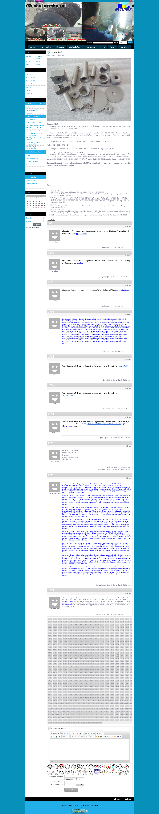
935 (88, 694)
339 (128, 644)
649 (54, 672)
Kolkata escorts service (93, 497)
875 (108, 689)
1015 (118, 700)
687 (64, 675)
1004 (91, 700)
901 (88, 692)
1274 (86, 722)
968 (86, 697)
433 (108, 652)
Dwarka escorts (73, 331)
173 (54, 633)
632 (96, 669)
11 (73, 619)
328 (101, 644)
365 (108, 647)
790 (66, 683)
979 (113, 697)
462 (96, 655)
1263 (59, 722)
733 (93, 678)
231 (113, 636)
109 (64, 627)
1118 (121, 708)
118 (86, 627)
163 (113, 630)
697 (88, 675)
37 (53, 621)
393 (93, 650)
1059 (59, 706)
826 (71, 686)
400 (111, 650)
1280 (101, 722)
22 (101, 619)
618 (61, 669)
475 (128, 655)
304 (126, 641)
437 (118, 652)
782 (131, 680)
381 (64, 650)
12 (76, 619)
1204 (81, 717)
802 (96, 683)
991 (59, 700)
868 (91, 689)
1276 (91, 722)
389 (83, 650)
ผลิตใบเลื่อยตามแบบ (32, 158)
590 (76, 666)
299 (113, 641)
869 (93, 689)
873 (103, 689)
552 (66, 664)
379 (59, 650)
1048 (116, 703)
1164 (66, 714)
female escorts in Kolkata (88, 501)
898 (81, 692)
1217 (113, 717)
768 (96, 680)
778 (121, 680)
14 (81, 619)
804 (101, 683)
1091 (54, 708)
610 (126, 666)
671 (108, 672)
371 (123, 647)
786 (56, 683)
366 (111, 647)
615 (54, 669)
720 (61, 678)
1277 (93, 722)
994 (66, 700)
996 (71, 700)
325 (93, 644)
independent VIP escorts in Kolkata (79, 499)
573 (118, 664)
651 (59, 672)
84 (86, 624)
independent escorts (108, 331)
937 (93, 694)
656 (71, 672)
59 (108, 621)
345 (59, 647)
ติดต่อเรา (28, 90)
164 (116, 630)
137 (49, 630)
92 (106, 624)
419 (74, 652)
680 (131, 672)
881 (123, 689)
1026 (61, 703)
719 (59, 678)
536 (111, 661)
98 (120, 624)
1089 (49, 708)
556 (76, 664)
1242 (91, 720)
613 (49, 669)
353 (79, 647)
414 (61, 652)
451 (69, 655)
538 (116, 661)
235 (123, 636)
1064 (71, 706)
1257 (128, 720)
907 (103, 692)
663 (88, 672)
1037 (88, 703)
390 (86, 650)
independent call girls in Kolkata (72, 487)
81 (78, 624)
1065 (73, 706)
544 (131, 661)
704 (106, 675)
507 (123, 658)
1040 (96, 703)
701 (98, 675)
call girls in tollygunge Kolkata (111, 491)
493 (88, 658)
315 (69, 644)
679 (128, 672)
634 (101, 669)
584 (61, 666)
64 (120, 621)
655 (69, 672)
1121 (128, 708)
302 (121, 641)
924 (61, 694)
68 (130, 621)
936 (91, 694)
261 (103, 638)
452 (71, 655)
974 (101, 697)
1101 (78, 708)
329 (103, 644)
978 (111, 697)
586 (66, 666)
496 (96, 658)
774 (111, 680)
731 (88, 678)
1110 (101, 708)
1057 (54, 706)
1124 (51, 711)
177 (64, 633)
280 (66, 641)
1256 (126, 720)
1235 (73, 720)
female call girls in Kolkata (108, 489)
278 (61, 641)
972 (96, 697)
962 (71, 697)
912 (116, 692)
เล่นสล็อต (80, 263)
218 (81, 636)
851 (49, 689)
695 (83, 675)
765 (88, 680)
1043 (103, 703)
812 (121, 683)
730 (86, 678)
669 (103, 672)
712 (126, 675)
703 (103, 675)
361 (98, 647)
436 (116, 652)
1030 (71, 703)
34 (130, 619)
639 (113, 669)
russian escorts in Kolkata (110, 496)
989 (54, 700)
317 (74, 644)
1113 (108, 708)
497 (98, 658)
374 (131, 647)
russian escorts (73, 333)
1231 (64, 720)
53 (93, 621)
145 (69, 630)
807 (108, 683)
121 (93, 627)
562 (91, 664)
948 (121, 694)
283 (74, 641)
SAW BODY (29, 168)
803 (98, 683)
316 (71, 644)
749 (49, 680)
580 (51, 666)
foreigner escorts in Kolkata (105, 501)
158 (101, 630)
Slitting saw (29, 113)
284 (76, 641)
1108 (96, 708)
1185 (118, 714)
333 (113, 644)
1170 (81, 714)
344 (56, 647)
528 (91, 661)
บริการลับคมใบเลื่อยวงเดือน (35, 103)
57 (103, 621)
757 (69, 680)
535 (108, 661)
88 (96, 624)
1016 (121, 700)
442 (131, 652)
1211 (98, 717)
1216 (111, 717)
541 (123, 661)
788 (61, 683)
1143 (98, 711)
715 (49, 678)
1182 (111, 714)
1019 (128, 700)
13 (78, 619)
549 (59, 664)
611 (128, 666)
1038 (91, 703)
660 (81, 672)
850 (131, 686)
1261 (54, 722)
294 (101, 641)
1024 (56, 703)
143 (64, 630)
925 (64, 694)
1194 (56, 717)
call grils (119, 331)
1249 (108, 720)
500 (106, 658)
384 (71, 650)
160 (106, 630)
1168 (76, 714)
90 (101, 624)
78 (71, 624)
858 (66, 689)
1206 (86, 717)
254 (86, 638)
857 (64, 689)
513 (54, 661)
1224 (131, 717)
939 (98, 694)
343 (54, 647)
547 (54, 664)
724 (71, 678)
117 (83, 627)
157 (98, 630)
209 (59, 636)
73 (58, 624)
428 (96, 652)
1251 (113, 720)
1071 (88, 706)
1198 (66, 717)
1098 (71, 708)
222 (91, 636)
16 (86, 619)
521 (74, 661)
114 (76, 627)
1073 (93, 706)
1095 (64, 708)
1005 (93, 700)
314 (66, 644)
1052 (126, 703)
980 (116, 697)
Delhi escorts (66, 319)
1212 (101, 717)
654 (66, 672)
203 (128, 633)
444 (51, 655)
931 (79, 694)
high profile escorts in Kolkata (120, 499)
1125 (54, 711)
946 (116, 694)
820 (56, 686)
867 (88, 689)
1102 (81, 708)
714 (131, 675)
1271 (78, 722)
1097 (68, 708)
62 (115, 621)
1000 (81, 700)
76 (66, 624)
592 (81, 666)
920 (51, 694)
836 (96, 686)
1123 (49, 711)
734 (96, 678)
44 (71, 621)
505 (118, 658)
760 (76, 680)
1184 (116, 714)
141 (59, 630)
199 (118, 633)
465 (103, 655)
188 (91, 633)
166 (121, 630)
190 (96, 633)
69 (48, 624)
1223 (128, 717)
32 (125, 619)
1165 (68, 714)
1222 (126, 717)
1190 (131, 714)
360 (96, 647)
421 (79, 652)
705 (108, 675)
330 (106, 644)
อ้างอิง (129, 226)
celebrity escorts (107, 329)
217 (79, 636)
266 (116, 638)
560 (86, 664)
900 (86, 692)
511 (49, 661)
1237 (78, 720)
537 (113, 661)
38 (56, 621)
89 (98, 624)
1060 (61, 706)
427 (93, 652)
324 (91, 644)
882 (126, 689)
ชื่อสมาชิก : (29, 218)
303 (123, 641)
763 (83, 680)
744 (121, 678)
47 (78, 621)
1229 (59, 720)
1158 (51, 714)
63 (118, 621)
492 (86, 658)
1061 (64, 706)
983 (123, 697)
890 (61, 692)
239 (49, 638)
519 (69, 661)
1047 (113, 703)
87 (93, 624)
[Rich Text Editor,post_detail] (90, 749)
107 (59, 627)
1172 (86, 714)
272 (131, 638)
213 (69, 636)
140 (56, 630)
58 (106, 621)
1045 (108, 703)
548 (56, 664)
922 (56, 694)
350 (71, 647)
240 (51, 638)
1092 (56, 708)
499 (103, 658)
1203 (78, 717)
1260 (51, 722)
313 (64, 644)
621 (69, 669)
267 (118, 638)
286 (81, 641)
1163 (64, 714)
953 (49, 697)
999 (79, 700)
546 (51, 664)
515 (59, 661)
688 (66, 675)
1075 (98, 706)
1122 (131, 708)
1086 (126, 706)
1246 (101, 720)
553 (69, 664)
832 (86, 686)
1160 (56, 714)
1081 (113, 706)
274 (51, 641)
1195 (59, 717)
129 (113, 627)
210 (61, 636)
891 (64, 692)
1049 (118, 703)
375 (49, 650)
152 (86, 630)
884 (131, 689)
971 (93, 697)
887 (54, 692)
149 (79, 630)
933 (83, 694)
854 (56, 689)
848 (126, 686)
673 (113, 672)
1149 (113, 711)
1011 (108, 700)
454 (76, 655)
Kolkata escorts (96, 496)
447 (59, 655)
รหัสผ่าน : (28, 221)
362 (101, 647)
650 (56, 672)
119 (88, 627)
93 (108, 624)
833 (88, 686)
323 (88, 644)
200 (121, 633)
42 (66, 621)
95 (113, 624)
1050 (121, 703)
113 (74, 627)
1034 (81, 703)
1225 (49, 720)
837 (98, 686)
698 (91, 675)
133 (123, 627)
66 (125, 621)
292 (96, 641)
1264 (61, 722)
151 (83, 630)
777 (118, 680)
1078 (106, 706)
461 (93, 655)
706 (111, 675)
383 (69, 650)
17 (88, 619)
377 (54, 650)
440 (126, 652)
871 (98, 689)
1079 (108, 706)
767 (93, 680)
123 (98, 627)
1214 (106, 717)
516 (61, 661)
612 (131, 666)
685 (59, 675)
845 (118, 686)
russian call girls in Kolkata (114, 484)
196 (111, 633)
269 (123, 638)
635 (103, 669)
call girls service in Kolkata (81, 485)
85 (88, 624)
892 (66, 692)
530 (96, 661)
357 (88, 647)
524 (81, 661)
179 (69, 633)
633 (98, 669)
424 (86, 652)
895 (74, 692)
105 (54, 627)
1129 (64, 711)
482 (61, 658)
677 (123, 672)
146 (71, 630)
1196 (61, 717)
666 (96, 672)
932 (81, 694)
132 (121, 627)
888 (56, 692)
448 (61, 655)
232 (116, 636)
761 (79, 680)
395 (98, 650)
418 (71, 652)
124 (101, 627)
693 (79, 675)
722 (66, 678)
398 (106, 650)
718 (56, 678)
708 (116, 675)
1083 (118, 706)
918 (131, 692)
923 (59, 694)
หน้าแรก (28, 74)
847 (123, 686)
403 (118, 650)
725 (74, 678)
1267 (68, 722)
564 (96, 664)
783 (49, 683)
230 (111, 636)
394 (96, 650)
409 (49, 652)
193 (103, 633)
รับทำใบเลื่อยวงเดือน (32, 187)
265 (113, 638)
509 (128, 658)
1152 (121, 711)
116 (81, 627)
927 (69, 694)
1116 (116, 708)
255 (88, 638)
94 (111, 624)
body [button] (52, 761)
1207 (88, 717)
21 (98, 619)
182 (76, 633)
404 (121, 650)
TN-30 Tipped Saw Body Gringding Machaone (33, 143)
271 (128, 638)
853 (54, 689)
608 (121, 666)
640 (116, 669)
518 (66, 661)
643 (123, 669)
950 (126, 694)
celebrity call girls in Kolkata (89, 489)
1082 (116, 706)
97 (118, 624)
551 (64, 664)
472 (121, 655)
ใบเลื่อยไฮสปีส (30, 107)
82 (81, 624)
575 (123, 664)
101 (128, 624)
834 (91, 686)
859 (69, 689)
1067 (78, 706)
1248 (106, 720)
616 (56, 669)
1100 (76, 708)
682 (51, 675)
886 (51, 692)
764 (86, 680)
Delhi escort (90, 321)
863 (79, 689)
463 (98, 655)
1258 (131, 720)
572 (116, 664)
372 (126, 647)
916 (126, 692)
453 (74, 655)
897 (79, 692)
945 (113, 694)
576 (126, 664)
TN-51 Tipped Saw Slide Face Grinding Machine (34, 134)
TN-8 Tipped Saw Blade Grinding (35, 125)
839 (103, 686)
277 (59, 641)
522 (76, 661)
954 (51, 697)
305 (128, 641)
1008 (101, 700)
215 (74, 636)
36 (51, 621)
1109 (98, 708)
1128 (61, 711)
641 (118, 669)
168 (126, 630)
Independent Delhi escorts (93, 319)
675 (118, 672)
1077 (103, 706)
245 (64, 638)
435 (113, 652)
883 (128, 689)
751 (54, 680)
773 (108, 680)
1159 (54, 714)
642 (121, 669)
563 (93, 664)
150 (81, 630)
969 (88, 697)
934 (86, 694)
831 (83, 686)
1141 (93, 711)
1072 (91, 706)
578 (131, 664)
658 (76, 672)
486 (71, 658)
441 (128, 652)
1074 (96, 706)
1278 (96, 722)
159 (103, 630)
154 (91, 630)
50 (86, 621)
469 (113, 655)
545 (49, 664)
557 (79, 664)
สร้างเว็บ (34, 1)
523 (79, 661)
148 (76, 630)
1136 (81, 711)
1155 (128, 711)
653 (64, 672)
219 (83, 636)
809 (113, 683)
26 (111, 619)
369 (118, 647)
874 (106, 689)
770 (101, 680)
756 (66, 680)
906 (101, 692)
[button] (55, 733)
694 (81, 675)
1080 (111, 706)
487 (74, 658)
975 (103, 697)
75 (63, 624)
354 (81, 647)
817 (49, 686)
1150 (116, 711)
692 (76, 675)
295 (103, 641)
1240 (86, 720)
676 (121, 672)
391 (88, 650)
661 (83, 672)
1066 (76, 706)
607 (118, 666)
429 (98, 652)
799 (88, 683)
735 (98, 678)
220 (86, 636)
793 (74, 683)
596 (91, 666)
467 (108, 655)
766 (91, 680)
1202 (76, 717)
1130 (66, 711)
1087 (128, 706)
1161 (59, 714)
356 (86, 647)
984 (126, 697)
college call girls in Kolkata (84, 484)
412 (56, 652)
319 (79, 644)
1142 (96, 711)
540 (121, 661)
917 (128, 692)
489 (79, 658)
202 (126, 633)
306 (131, 641)
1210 (96, 717)
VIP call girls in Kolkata (115, 485)
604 (111, 666)
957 (59, 697)
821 (59, 686)
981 (118, 697)
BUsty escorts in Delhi (92, 326)
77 (68, 624)
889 (59, 692)
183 (79, 633)
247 (69, 638)
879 (118, 689)
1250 (111, 720)
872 (101, 689)
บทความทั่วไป (31, 177)
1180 (106, 714)
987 (49, 700)
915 (123, 692)
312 (61, 644)
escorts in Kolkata (67, 496)
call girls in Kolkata (68, 484)
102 (131, 624)
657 (74, 672)
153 (88, 630)
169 (128, 630)
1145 (103, 711)
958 (61, 697)
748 (131, 678)
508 (126, 658)
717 (54, 678)
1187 (123, 714)
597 (93, 666)
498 (101, 658)
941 (103, 694)
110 (66, 627)
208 (56, 636)
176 (61, 633)
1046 (111, 703)
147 (74, 630)
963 (74, 697)
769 (98, 680)
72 (56, 624)
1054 (131, 703)
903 (93, 692)
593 (83, 666)
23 (103, 619)
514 (56, 661)
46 (76, 621)
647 (49, 672)
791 (69, 683)
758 (71, 680)
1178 (101, 714)
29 (118, 619)
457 (83, 655)
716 (51, 678)
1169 (78, 714)
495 (93, 658)
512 (51, 661)
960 (66, 697)
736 (101, 678)
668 (101, 672)
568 (106, 664)
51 (88, 621)
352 (76, 647)
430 (101, 652)
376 (51, 650)
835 (93, 686)
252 (81, 638)
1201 (73, 717)
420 (76, 652)
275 (54, 641)
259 (98, 638)
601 (103, 666)
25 (108, 619)
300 (116, 641)
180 (71, 633)
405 (123, 650)
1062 (66, 706)
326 (96, 644)
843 (113, 686)
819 (54, 686)
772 (106, 680)
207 (54, 636)
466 (106, 655)
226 (101, 636)
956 (56, 697)
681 (49, 675)
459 (88, 655)
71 (53, 624)
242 (56, 638)
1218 (116, 717)
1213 (103, 717)
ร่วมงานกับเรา (30, 93)
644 (126, 669)
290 (91, 641)
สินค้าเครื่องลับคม (31, 77)
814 (126, 683)
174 (56, 633)
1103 (83, 708)
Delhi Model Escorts (94, 324)
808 (111, 683)
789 (64, 683)
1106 (91, 708)
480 (56, 658)
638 (111, 669)
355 (83, 647)
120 (91, 627)
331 (108, 644)
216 (76, 636)
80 (76, 624)
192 (101, 633)
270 (126, 638)
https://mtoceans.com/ (124, 467)
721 (64, 678)
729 (83, 678)
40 (61, 621)
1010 (106, 700)
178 (66, 633)
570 (111, 664)
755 (64, 680)
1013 (113, 700)
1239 (83, 720)
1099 (73, 708)
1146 (106, 711)
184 (81, 633)
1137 (83, 711)
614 (51, 669)
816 (131, 683)
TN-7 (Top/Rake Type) (32, 119)
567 (103, 664)
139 (54, 630)
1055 (49, 706)
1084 (121, 706)
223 (93, 636)
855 (59, 689)
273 (49, 641)
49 (83, 621)
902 (91, 692)
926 (66, 694)
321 (83, 644)
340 (131, 644)
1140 (91, 711)
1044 (106, 703)
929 (74, 694)
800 (91, 683)
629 (88, 669)
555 (74, 664)
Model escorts (95, 331)
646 (131, 669)
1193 (54, 717)
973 (98, 697)
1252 (116, 720)
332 (111, 644)
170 (131, 630)
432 (106, 652)
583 (59, 666)
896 (76, 692)
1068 (81, 706)
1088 (131, 706)
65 (123, 621)
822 (61, 686)
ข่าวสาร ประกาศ (30, 84)
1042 (101, 703)
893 (69, 692)
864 (81, 689)
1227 (54, 720)
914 (121, 692)
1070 (86, 706)
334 (116, 644)
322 (86, 644)
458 (86, 655)
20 (96, 619)
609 (123, 666)
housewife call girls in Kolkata (117, 487)
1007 (98, 700)
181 (74, 633)
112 (71, 627)
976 (106, 697)
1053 (128, 703)
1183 (113, 714)
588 (71, 666)
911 (113, 692)
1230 (61, 720)
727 (79, 678)
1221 (123, 717)
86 (91, 624)
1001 (83, 700)
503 (113, 658)
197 (113, 633)
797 (83, 683)
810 (116, 683)
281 (69, 641)
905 (98, 692)
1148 (111, 711)
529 (93, 661)
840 (106, 686)
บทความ (28, 87)
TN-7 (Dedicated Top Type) (33, 122)
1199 (68, 717)
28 (115, 619)
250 (76, 638)
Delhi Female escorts (103, 321)
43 (68, 621)
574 (121, 664)
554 (71, 664)
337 (123, 644)
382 (66, 650)
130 (116, 627)
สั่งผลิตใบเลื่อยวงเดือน (33, 152)
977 (108, 697)
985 (128, 697)
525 (83, 661)
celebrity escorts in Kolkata (70, 501)
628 (86, 669)
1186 (121, 714)
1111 (103, 708)
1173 (88, 714)
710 (121, 675)
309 (54, 644)
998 (76, 700)
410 (51, 652)
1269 (73, 722)
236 (126, 636)
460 (91, 655)
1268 (71, 722)
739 (108, 678)
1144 (101, 711)
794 (76, 683)
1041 (98, 703)
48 (81, 621)
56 (101, 621)
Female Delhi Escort (75, 322)
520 (71, 661)
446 (56, 655)
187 (88, 633)
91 (103, 624)
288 (86, 641)
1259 (49, 722)
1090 (51, 708)
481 (59, 658)
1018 (126, 700)
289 (88, 641)
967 (83, 697)
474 (126, 655)
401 (113, 650)
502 (111, 658)
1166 (71, 714)
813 (123, 683)
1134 (76, 711)
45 (73, 621)
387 (79, 650)
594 (86, 666)
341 (49, 647)
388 (81, 650)
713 (128, 675)
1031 (73, 703)
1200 (71, 717)
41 (63, 621)
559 (83, 664)
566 (101, 664)
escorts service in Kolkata (76, 497)
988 (51, 700)
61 (113, 621)
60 (111, 621)
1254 (121, 720)
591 (79, 666)
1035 (83, 703)
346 (61, 647)
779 (123, 680)
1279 (98, 722)
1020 (131, 700)
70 (51, 624)
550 (61, 664)
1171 (83, 714)
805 (103, 683)
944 (111, 694)
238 (131, 636)
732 (91, 678)
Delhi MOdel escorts (110, 319)
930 (76, 694)
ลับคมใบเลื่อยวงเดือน (32, 110)
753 (59, 680)
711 (123, 675)
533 (103, 661)
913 (118, 692)
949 (123, 694)
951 (128, 694)
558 (81, 664)
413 (59, 652)
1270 (76, 722)
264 (111, 638)
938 (96, 694)
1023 (54, 703)
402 (116, 650)
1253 (118, 720)
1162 (61, 714)
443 (49, 655)
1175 (93, 714)
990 (56, 700)
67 (128, 621)
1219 (118, 717)
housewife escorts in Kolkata (100, 499)
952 (131, 694)
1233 (68, 720)
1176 (96, 714)
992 (61, 700)
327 (98, 644)
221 (88, 636)
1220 (121, 717)
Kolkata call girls (99, 484)
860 (71, 689)
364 (106, 647)
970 (91, 697)
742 (116, 678)
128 (111, 627)
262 (106, 638)
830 (81, 686)
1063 (68, 706)
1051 (123, 703)
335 (118, 644)
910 (111, 692)
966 (81, 697)
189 (93, 633)
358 (91, 647)
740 (111, 678)
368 (116, 647)
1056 (51, 706)
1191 (49, 717)
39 (58, 621)
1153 (123, 711)
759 (74, 680)
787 (59, 683)
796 (81, 683)
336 (121, 644)
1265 (64, 722)
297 (108, 641)
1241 (88, 720)
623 (74, 669)
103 (49, 627)
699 (93, 675)
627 (83, 669)
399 (108, 650)
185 (83, 633)
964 (76, 697)
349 (69, 647)
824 (66, 686)
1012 (111, 700)
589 (74, 666)
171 (49, 633)
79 (73, 624)
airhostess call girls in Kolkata (78, 492)
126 (106, 627)
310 (56, 644)
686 (61, 675)
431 (103, 652)
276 (56, 641)
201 (123, 633)
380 (61, 650)
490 (81, 658)
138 (51, 630)
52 (91, 621)
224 (96, 636)
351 (74, 647)
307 (49, 644)
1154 (126, 711)
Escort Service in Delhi (110, 324)
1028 (66, 703)
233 (118, 636)
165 (118, 630)
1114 (111, 708)
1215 (108, 717)
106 (56, 627)
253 (83, 638)
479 (54, 658)
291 (93, 641)
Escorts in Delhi (78, 319)
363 (103, 647)
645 (128, 669)
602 (106, 666)
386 (76, 650)
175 (59, 633)
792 (71, 683)
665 (93, 672)
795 (79, 683)
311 (59, 644)
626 (81, 669)
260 (101, 638)
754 (61, 680)
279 (64, 641)
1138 (86, 711)
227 (103, 636)
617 (59, 669)
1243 (93, 720)
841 (108, 686)
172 (51, 633)
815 (128, 683)
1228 (56, 720)
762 (81, 680)
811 (118, 683)
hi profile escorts (95, 329)
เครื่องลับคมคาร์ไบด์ (33, 116)
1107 (93, 708)
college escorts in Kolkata (82, 496)
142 (61, 630)
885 (49, 692)
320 (81, 644)
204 (131, 633)
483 (64, 658)
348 (66, 647)
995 (69, 700)
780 (126, 680)
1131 (68, 711)
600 (101, 666)
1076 (101, 706)
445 (54, 655)
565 (98, 664)
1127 (59, 711)
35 (48, 621)
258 (96, 638)
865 (83, 689)
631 (93, 669)
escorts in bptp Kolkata (76, 502)
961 (69, 697)
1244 (96, 720)
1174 (91, 714)
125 (103, 627)
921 (54, 694)
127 (108, 627)
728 (81, 678)
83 (83, 624)
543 (128, 661)
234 (121, 636)
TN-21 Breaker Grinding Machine (35, 128)
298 (111, 641)
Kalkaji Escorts (68, 601)
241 (54, 638)
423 (83, 652)
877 (113, 689)
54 (96, 621)
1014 (116, 700)
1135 (78, 711)
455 (79, 655)
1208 (91, 717)
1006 (96, 700)
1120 (126, 708)
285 (79, 641)
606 (116, 666)
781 (128, 680)
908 (106, 692)
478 (51, 658)
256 (91, 638)
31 (123, 619)
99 (123, 624)
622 (71, 669)
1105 (88, 708)
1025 (59, 703)
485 (69, 658)
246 (66, 638)
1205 (83, 717)
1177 (98, 714)
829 (79, 686)
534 (106, 661)
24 (106, 619)
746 (126, 678)
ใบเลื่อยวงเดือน (30, 165)
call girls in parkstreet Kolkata (78, 491)
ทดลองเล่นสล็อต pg (123, 290)
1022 (51, 703)
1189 (128, 714)
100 (126, 624)
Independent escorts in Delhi (110, 326)
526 (86, 661)
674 (116, 672)
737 (103, 678)
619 (64, 669)
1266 (66, 722)
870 (96, 689)
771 (103, 680)
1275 (88, 722)
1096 (66, 708)
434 (111, 652)
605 (113, 666)
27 (113, 619)
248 (71, 638)
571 (113, 664)
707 (113, 675)
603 (108, 666)
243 (59, 638)
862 (76, 689)
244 (61, 638)
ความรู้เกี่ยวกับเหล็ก (32, 184)
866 (86, 689)
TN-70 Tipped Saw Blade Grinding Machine (35, 138)
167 (123, 630)
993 (64, 700)
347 (64, 647)
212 (66, 636)
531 (98, 661)
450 (66, 655)
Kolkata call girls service (99, 485)
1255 (123, 720)
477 (49, 658)
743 (118, 678)
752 (56, 680)
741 (113, 678)
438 (121, 652)
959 (64, 697)
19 (93, 619)
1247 (103, 720)
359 (93, 647)
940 (101, 694)
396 (101, 650)
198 (116, 633)
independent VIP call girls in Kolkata (95, 487)
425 (88, 652)
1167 (73, 714)
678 (126, 672)
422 (81, 652)
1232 (66, 720)
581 (54, 666)
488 (76, 658)
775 (113, 680)
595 (88, 666)
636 (106, 669)
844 (116, 686)
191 (98, 633)
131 (118, 627)
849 (128, 686)
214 (71, 636)
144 (66, 630)
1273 (83, 722)
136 (131, 627)
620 (66, 669)
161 (108, 630)
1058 (56, 706)
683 (54, 675)
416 (66, 652)
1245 (98, 720)
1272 (81, 722)
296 (106, 641)
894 (71, 692)
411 (54, 652)
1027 (64, 703)
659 (79, 672)
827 (74, 686)
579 (49, 666)
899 (83, 692)
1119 (123, 708)
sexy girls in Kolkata (109, 502)
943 (108, 694)
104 (51, 627)
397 (103, 650)
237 (128, 636)
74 (61, 624)
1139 (88, 711)
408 (131, 650)
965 (79, 697)
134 (126, 627)
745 (123, 678)
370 (121, 647)
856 (61, 689)
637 (108, 669)
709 (118, 675)
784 (51, 683)
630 (91, 669)
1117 (118, 708)
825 (69, 686)
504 (116, 658)
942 (106, 694)
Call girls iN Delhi (79, 324)
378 (56, 650)
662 (86, 672)
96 (115, 624)
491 (83, 658)
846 (121, 686)
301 (118, 641)
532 (101, 661)
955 (54, 697)
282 (71, 641)
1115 (113, 708)
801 (93, 683)
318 (76, 644)
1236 (76, 720)
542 (126, 661)
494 (91, 658)
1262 (56, 722)
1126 (56, 711)
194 (106, 633)
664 (91, 672)
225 (98, 636)
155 (93, 630)
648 (51, 672)
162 (111, 630)
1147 (108, 711)
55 (98, 621)
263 (108, 638)
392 (91, 650)
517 (64, 661)
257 (93, 638)
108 (61, 627)
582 (56, 666)
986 (131, 697)
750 (51, 680)
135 (128, 627)
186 (86, 633)
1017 (123, 700)
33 (128, 619)
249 (74, 638)
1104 (86, 708)
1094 (61, 708)
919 (49, 694)
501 (108, 658)
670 (106, 672)
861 (74, 689)
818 (51, 686)
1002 (86, 700)
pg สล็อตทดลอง (81, 234)
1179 (103, 714)
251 (79, 638)
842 (111, 686)
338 (126, 644)
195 (108, 633)
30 (120, 619)
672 (111, 672)
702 (101, 675)
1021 (49, 703)
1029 (68, 703)
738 (106, 678)
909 (108, 692)
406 (126, 650)
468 (111, 655)
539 (118, 661)
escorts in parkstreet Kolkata (92, 502)
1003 (88, 700)
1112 (106, 708)
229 (108, 636)
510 (131, 658)
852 (51, 689)
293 (98, 641)
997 (74, 700)
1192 (51, 717)
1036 (86, 703)
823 (64, 686)
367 (113, 647)
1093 (59, 708)
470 (116, 655)
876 (111, 689)
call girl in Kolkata (94, 491)
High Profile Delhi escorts (76, 321)
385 (74, 650)
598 (96, 666)
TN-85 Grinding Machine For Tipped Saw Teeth (34, 147)
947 (118, 694)
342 (51, 647)
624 (76, 669)
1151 (118, 711)
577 (128, 664)
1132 (71, 711)
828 (76, 686)
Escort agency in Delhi (75, 326)
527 (88, 661)
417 (69, 652)
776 (116, 680)
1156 (131, 711)
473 (123, 655)
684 (56, 675)
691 (74, 675)
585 (64, 666)
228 (106, 636)
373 (128, 647)
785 (54, 683)
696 (86, 675)
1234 (71, 720)
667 (98, 672)
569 (108, 664)
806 (106, 683)
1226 (51, 720)
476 (131, 655)
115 (79, 627)
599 (98, 666)
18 (91, 619)
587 (69, 666)
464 (101, 655)
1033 (78, 703)
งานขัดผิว (29, 155)
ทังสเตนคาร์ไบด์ (31, 180)
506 (121, 658)
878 (116, 689)
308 (51, 644)
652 (61, 672)
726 (76, 678)
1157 (49, 714)
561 (88, 664)
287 (83, 641)
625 (79, 669)
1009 (103, 700)
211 (64, 636)
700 (96, 675)
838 (101, 686)
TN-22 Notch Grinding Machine (34, 131)
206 (51, 636)
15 (83, 619)
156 (96, 630)
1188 (126, 714)
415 (64, 652)
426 (91, 652)
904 (96, 692)
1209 (93, 717)
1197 (64, 717)
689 (69, 675)
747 (128, 678)
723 (69, 678)
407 (128, 650)
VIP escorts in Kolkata (108, 497)
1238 (81, 720)
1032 (76, 703)
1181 (108, 714)
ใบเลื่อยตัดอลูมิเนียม (32, 161)
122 (96, 627)
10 (71, 619)
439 (123, 652)
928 (71, 694)
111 (69, 627)
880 (121, 689)
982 (121, 697)
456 (81, 655)
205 (49, 636)
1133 (73, 711)
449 (64, 655)
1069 (83, 706)
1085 (123, 706)
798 (86, 683)
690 (71, 675)
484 (66, 658)
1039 (93, 703)
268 (121, 638)
